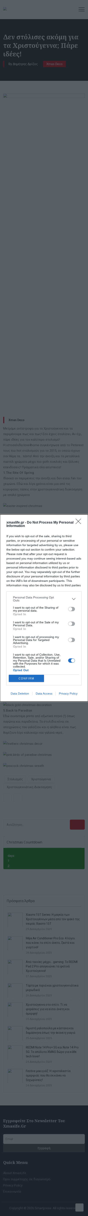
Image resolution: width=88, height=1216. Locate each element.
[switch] (71, 609)
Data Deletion (20, 693)
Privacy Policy (68, 693)
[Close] (80, 523)
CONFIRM (26, 678)
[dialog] (44, 608)
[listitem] (44, 599)
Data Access (44, 693)
